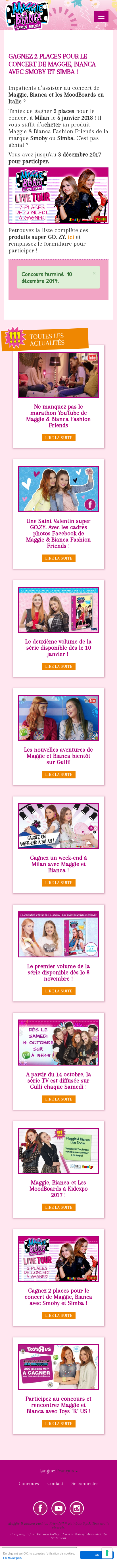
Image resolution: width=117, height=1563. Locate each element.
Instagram (77, 1508)
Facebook (40, 1508)
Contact (55, 1483)
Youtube (58, 1508)
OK (97, 1555)
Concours (29, 1483)
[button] (94, 273)
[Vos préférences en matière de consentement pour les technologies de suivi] (107, 1553)
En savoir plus (12, 1558)
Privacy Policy (48, 1534)
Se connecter (85, 1483)
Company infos (22, 1534)
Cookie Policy (73, 1534)
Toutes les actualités (47, 339)
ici (72, 236)
